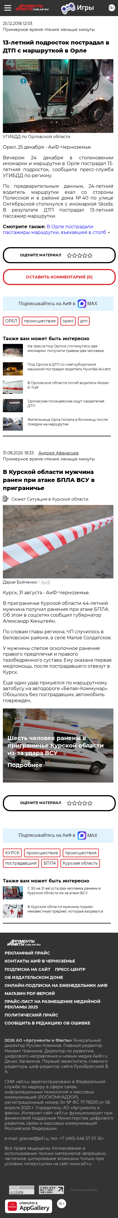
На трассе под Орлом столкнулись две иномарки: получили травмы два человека (65, 348)
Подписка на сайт (27, 969)
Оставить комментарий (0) (59, 277)
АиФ (45, 582)
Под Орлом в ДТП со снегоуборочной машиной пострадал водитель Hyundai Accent (69, 366)
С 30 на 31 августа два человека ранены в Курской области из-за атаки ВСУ (64, 890)
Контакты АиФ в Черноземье (40, 961)
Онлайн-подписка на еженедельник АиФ (56, 985)
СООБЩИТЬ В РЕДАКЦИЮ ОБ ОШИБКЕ (47, 1023)
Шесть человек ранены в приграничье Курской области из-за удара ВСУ (55, 745)
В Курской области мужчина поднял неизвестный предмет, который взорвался (65, 909)
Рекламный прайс (27, 953)
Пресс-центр (70, 969)
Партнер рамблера (83, 1190)
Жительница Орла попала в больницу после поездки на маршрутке (67, 421)
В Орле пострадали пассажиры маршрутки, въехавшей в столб (54, 229)
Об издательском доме (34, 977)
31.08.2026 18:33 (18, 453)
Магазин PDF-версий (30, 993)
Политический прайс (31, 1015)
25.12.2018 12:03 (17, 23)
